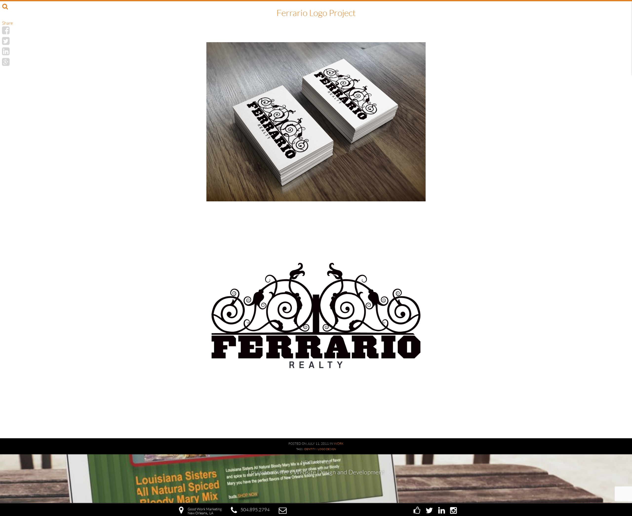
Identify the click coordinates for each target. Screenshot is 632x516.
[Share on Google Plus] (6, 61)
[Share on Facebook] (6, 30)
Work (339, 443)
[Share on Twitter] (6, 40)
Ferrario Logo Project (316, 12)
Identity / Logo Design (320, 449)
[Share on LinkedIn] (6, 51)
